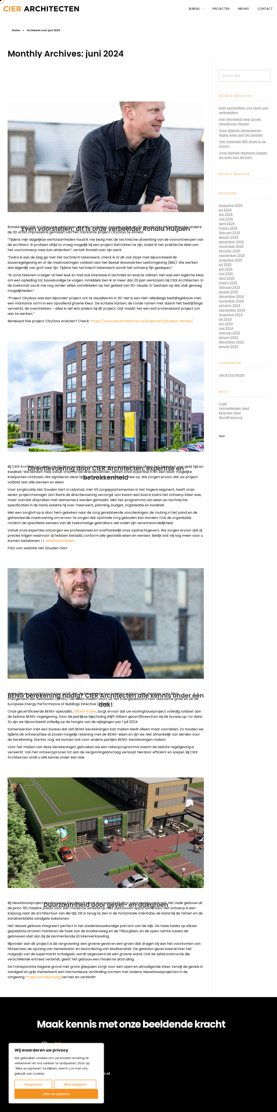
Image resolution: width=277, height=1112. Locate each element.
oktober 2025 (229, 251)
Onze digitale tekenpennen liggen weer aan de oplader (241, 132)
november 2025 (231, 246)
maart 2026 (228, 228)
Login (223, 404)
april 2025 (227, 278)
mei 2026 (226, 219)
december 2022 (231, 342)
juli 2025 (225, 264)
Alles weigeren (75, 1084)
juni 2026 (226, 214)
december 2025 (231, 242)
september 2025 (232, 255)
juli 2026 (225, 210)
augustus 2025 (230, 260)
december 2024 (231, 296)
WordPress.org (230, 417)
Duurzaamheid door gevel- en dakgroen (105, 905)
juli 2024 (225, 319)
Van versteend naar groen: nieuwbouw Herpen (240, 121)
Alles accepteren (56, 1094)
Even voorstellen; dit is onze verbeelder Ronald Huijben (105, 229)
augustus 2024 (231, 314)
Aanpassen (33, 1084)
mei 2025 (226, 273)
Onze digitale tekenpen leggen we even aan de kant (243, 155)
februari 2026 (229, 233)
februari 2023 (229, 333)
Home (16, 30)
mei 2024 (226, 328)
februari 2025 (229, 287)
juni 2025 (226, 269)
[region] (56, 1073)
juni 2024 (226, 324)
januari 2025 (228, 292)
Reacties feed (230, 413)
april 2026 (227, 223)
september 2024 (232, 310)
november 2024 (231, 301)
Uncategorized (232, 375)
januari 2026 (228, 237)
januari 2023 (228, 337)
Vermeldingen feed (234, 408)
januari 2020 (228, 346)
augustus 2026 (230, 205)
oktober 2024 (229, 305)
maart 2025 (228, 283)
